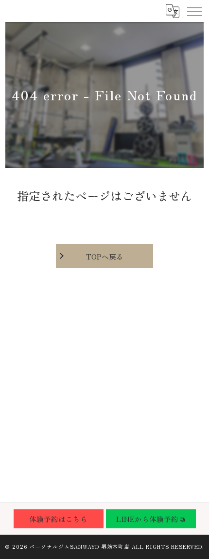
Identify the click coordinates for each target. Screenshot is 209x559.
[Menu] (194, 10)
